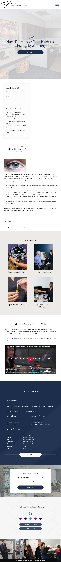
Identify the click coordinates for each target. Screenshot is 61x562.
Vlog (7, 96)
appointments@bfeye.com (42, 424)
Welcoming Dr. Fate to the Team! (15, 119)
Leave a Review (30, 528)
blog (7, 91)
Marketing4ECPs (27, 560)
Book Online (30, 52)
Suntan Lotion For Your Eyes (18, 227)
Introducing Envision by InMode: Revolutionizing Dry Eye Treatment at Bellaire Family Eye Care (16, 114)
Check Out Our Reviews (30, 524)
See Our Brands (30, 487)
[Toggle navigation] (57, 5)
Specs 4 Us (7, 227)
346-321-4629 (39, 422)
